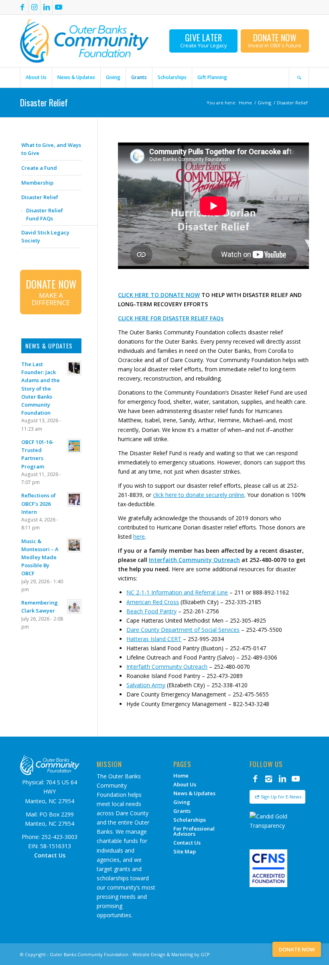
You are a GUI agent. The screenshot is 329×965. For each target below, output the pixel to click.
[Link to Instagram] (34, 7)
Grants (182, 810)
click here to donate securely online (198, 495)
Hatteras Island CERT (153, 639)
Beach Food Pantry (151, 611)
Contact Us (187, 842)
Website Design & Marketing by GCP (171, 954)
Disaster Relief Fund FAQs (44, 214)
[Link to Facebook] (22, 7)
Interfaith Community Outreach (194, 560)
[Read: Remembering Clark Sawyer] (74, 606)
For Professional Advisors (194, 831)
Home (181, 775)
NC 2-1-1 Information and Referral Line (177, 592)
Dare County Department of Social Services (183, 629)
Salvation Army (145, 685)
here (139, 536)
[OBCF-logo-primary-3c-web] (84, 41)
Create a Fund (39, 167)
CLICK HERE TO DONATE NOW (159, 295)
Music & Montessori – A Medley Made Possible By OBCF (40, 557)
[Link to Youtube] (59, 7)
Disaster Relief (44, 102)
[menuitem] (36, 77)
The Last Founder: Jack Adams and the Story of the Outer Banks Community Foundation (40, 388)
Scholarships (189, 819)
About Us (184, 784)
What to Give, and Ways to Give (51, 149)
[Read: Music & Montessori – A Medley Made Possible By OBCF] (74, 545)
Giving (181, 802)
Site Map (184, 851)
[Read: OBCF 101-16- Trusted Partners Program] (74, 446)
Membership (37, 182)
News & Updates (194, 793)
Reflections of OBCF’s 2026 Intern (38, 503)
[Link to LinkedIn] (46, 7)
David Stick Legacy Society (45, 236)
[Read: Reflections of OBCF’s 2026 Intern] (74, 499)
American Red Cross (152, 602)
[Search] (299, 77)
